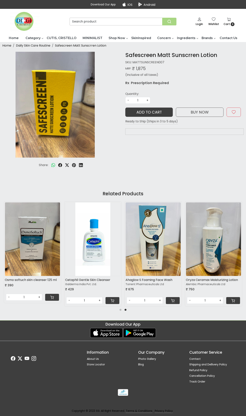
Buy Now (200, 112)
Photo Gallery (147, 359)
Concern (164, 38)
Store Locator (96, 364)
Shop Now (117, 38)
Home (14, 38)
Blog (141, 364)
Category (33, 38)
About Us (93, 359)
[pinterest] (74, 165)
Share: (43, 165)
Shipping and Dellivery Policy (208, 364)
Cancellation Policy (202, 376)
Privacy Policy (164, 411)
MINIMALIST (92, 38)
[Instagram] (34, 359)
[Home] (25, 21)
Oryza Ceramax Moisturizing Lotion (99, 280)
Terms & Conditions (139, 411)
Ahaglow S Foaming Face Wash (35, 280)
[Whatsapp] (53, 165)
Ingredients (186, 38)
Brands (207, 38)
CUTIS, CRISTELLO (61, 38)
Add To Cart (149, 112)
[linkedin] (80, 165)
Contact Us (228, 38)
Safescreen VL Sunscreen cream (157, 280)
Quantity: (132, 94)
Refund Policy (198, 370)
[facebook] (60, 165)
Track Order (197, 381)
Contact (195, 359)
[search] (169, 21)
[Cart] (59, 300)
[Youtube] (27, 359)
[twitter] (67, 165)
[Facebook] (13, 359)
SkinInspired (141, 38)
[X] (20, 359)
